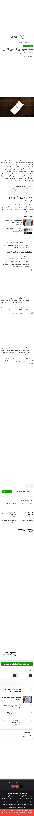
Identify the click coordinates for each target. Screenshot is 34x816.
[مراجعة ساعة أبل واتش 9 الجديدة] (27, 715)
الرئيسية (30, 42)
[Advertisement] (17, 17)
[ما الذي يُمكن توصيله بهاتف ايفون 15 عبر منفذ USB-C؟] (27, 707)
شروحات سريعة (23, 42)
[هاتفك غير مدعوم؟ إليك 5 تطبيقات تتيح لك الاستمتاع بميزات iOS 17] (28, 231)
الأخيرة (28, 683)
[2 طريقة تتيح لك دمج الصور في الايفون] (8, 507)
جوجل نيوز (25, 736)
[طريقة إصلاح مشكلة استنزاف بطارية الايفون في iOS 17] (28, 222)
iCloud (9, 302)
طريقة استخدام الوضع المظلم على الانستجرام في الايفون (9, 654)
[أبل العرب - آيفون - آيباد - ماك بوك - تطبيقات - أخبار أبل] (17, 37)
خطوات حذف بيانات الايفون (20, 190)
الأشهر (17, 683)
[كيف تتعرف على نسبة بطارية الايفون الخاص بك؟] (25, 523)
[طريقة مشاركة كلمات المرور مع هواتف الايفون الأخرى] (27, 691)
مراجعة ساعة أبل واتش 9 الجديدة (12, 712)
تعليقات (6, 683)
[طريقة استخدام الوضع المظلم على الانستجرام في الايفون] (8, 585)
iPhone (28, 486)
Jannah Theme (5, 810)
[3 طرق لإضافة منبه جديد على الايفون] (25, 507)
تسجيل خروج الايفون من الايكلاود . (18, 188)
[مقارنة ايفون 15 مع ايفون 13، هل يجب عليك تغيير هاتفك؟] (27, 723)
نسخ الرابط (7, 491)
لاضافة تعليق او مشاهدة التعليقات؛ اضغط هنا (17, 664)
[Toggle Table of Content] (29, 186)
